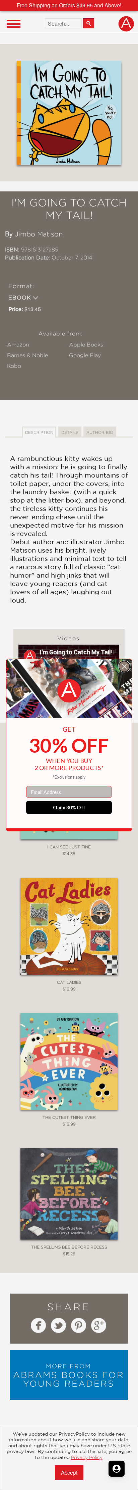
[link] (69, 691)
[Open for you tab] (117, 1469)
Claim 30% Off (69, 807)
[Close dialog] (124, 666)
